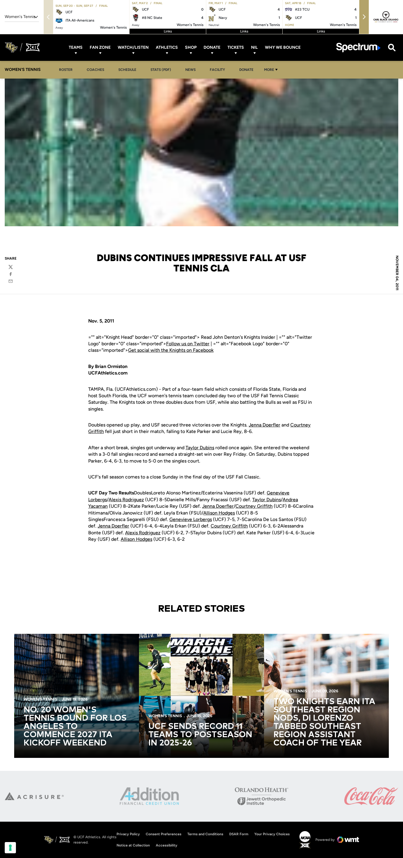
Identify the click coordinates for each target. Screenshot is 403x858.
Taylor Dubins (200, 447)
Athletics (167, 47)
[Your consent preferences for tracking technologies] (10, 847)
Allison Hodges (219, 513)
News (190, 70)
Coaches (95, 70)
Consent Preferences (163, 834)
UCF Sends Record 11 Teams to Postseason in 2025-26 (200, 734)
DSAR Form (238, 834)
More (269, 70)
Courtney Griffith (254, 506)
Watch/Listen (133, 47)
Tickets (235, 47)
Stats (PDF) (160, 70)
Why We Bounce (283, 47)
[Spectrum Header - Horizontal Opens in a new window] (358, 47)
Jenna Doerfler (264, 425)
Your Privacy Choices (272, 834)
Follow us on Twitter (187, 343)
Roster (66, 70)
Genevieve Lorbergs (190, 519)
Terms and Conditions (205, 834)
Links (168, 31)
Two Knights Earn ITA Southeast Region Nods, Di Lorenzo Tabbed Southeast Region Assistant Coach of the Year (324, 722)
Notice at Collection (133, 845)
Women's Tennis (40, 699)
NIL (254, 47)
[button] (364, 17)
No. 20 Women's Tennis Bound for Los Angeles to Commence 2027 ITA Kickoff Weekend (75, 726)
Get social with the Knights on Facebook (171, 350)
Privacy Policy (128, 834)
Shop (190, 47)
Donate (212, 47)
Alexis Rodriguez (126, 499)
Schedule (127, 70)
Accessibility (166, 845)
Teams (76, 47)
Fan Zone (100, 47)
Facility (217, 70)
